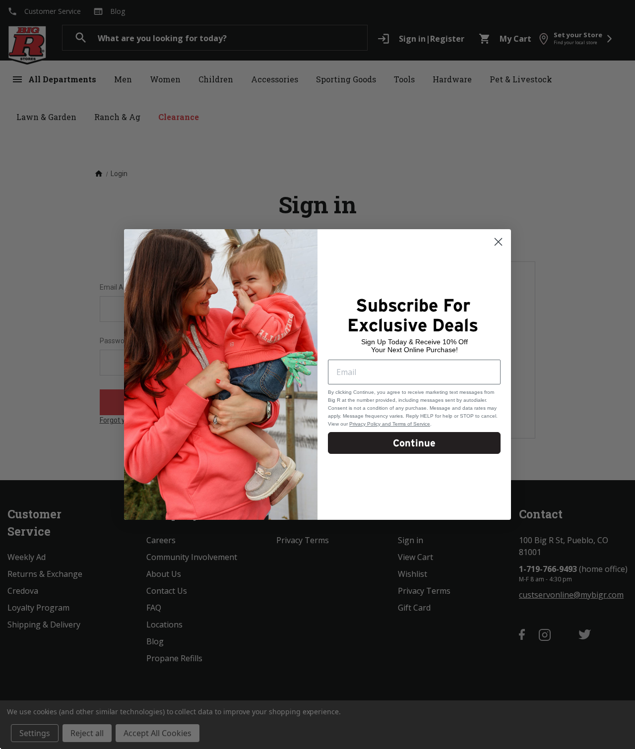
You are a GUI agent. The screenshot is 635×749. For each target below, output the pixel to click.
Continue (414, 442)
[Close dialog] (498, 241)
